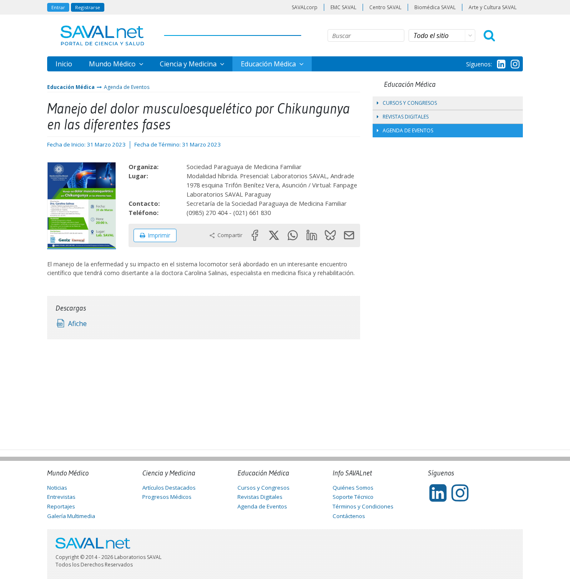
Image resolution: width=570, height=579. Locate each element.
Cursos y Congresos (410, 102)
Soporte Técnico (353, 497)
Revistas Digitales (406, 116)
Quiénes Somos (353, 487)
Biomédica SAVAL (435, 7)
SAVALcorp (305, 7)
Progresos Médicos (167, 497)
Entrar (58, 7)
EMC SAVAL (343, 7)
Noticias (57, 487)
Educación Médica (269, 63)
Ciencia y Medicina (189, 63)
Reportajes (61, 506)
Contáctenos (349, 516)
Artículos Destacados (169, 487)
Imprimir (159, 235)
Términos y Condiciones (363, 506)
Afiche (77, 323)
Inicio (63, 63)
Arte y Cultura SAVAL (493, 7)
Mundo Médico (113, 63)
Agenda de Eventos (126, 87)
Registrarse (87, 7)
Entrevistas (61, 497)
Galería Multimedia (71, 516)
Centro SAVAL (385, 7)
